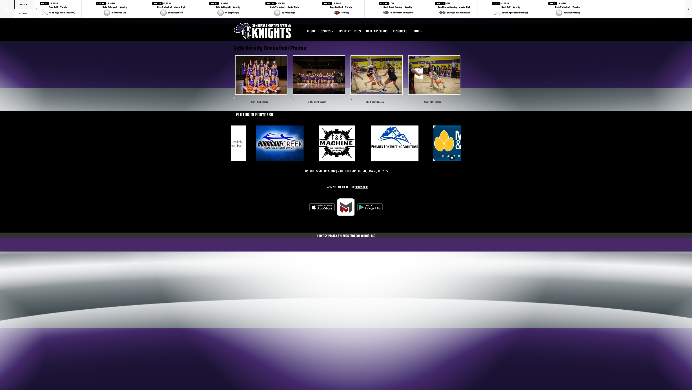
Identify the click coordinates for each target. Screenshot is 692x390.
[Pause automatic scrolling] (452, 157)
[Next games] (688, 9)
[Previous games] (36, 9)
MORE (417, 31)
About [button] (311, 31)
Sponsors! (361, 187)
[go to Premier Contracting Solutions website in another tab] (375, 143)
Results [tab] (23, 13)
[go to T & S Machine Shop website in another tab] (317, 143)
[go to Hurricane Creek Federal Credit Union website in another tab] (260, 143)
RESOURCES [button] (400, 31)
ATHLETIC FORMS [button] (376, 31)
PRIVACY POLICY (327, 236)
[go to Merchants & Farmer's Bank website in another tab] (432, 143)
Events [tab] (23, 4)
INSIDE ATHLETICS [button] (349, 31)
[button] (58, 9)
